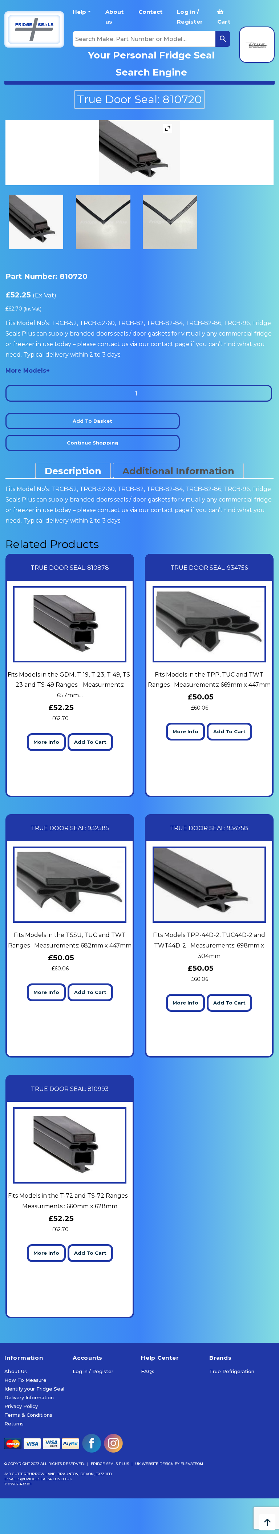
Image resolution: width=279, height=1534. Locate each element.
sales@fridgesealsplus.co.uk (40, 1479)
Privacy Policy (21, 1406)
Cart (223, 21)
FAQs (147, 1371)
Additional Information (178, 471)
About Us (15, 1371)
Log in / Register (190, 16)
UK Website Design (154, 1463)
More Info (46, 742)
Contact (150, 11)
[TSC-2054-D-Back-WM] (173, 222)
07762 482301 (20, 1484)
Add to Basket (92, 421)
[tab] (73, 470)
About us (114, 16)
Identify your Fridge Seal (34, 1389)
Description (73, 471)
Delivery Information (29, 1397)
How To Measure (25, 1380)
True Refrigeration (231, 1371)
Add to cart (90, 742)
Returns (14, 1424)
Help (79, 11)
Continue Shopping (92, 443)
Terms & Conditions (28, 1415)
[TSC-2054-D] (39, 222)
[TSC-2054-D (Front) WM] (106, 222)
